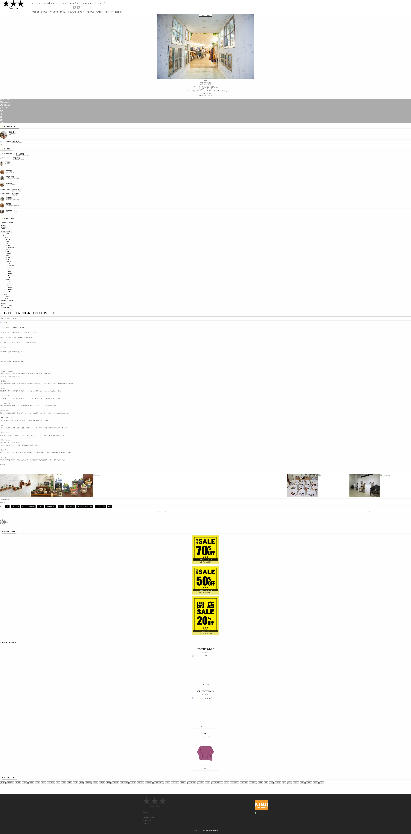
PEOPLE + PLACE (94, 12)
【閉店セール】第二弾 (205, 590)
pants (69, 782)
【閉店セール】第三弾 (205, 560)
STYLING (4, 294)
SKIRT (9, 275)
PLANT (40, 506)
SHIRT (75, 782)
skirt (81, 782)
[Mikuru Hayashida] (2, 201)
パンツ (207, 782)
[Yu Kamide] (3, 138)
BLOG (3, 782)
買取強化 (308, 782)
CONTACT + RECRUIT (113, 12)
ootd (58, 782)
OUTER (9, 269)
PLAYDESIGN (10, 247)
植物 (109, 506)
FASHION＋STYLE (6, 231)
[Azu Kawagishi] (2, 173)
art (7, 506)
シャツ (167, 782)
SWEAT (205, 733)
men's (43, 782)
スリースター (100, 506)
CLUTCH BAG (205, 691)
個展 (266, 782)
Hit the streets (6, 233)
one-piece (51, 782)
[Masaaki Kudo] (6, 158)
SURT (8, 249)
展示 (284, 782)
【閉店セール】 (205, 631)
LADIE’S (8, 262)
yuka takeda (124, 782)
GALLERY (4, 227)
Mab (7, 241)
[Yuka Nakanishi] (2, 213)
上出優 (260, 782)
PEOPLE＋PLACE (6, 305)
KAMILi (8, 239)
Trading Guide (147, 815)
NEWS (3, 229)
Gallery (145, 812)
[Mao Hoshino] (5, 189)
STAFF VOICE (5, 307)
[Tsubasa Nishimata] (2, 207)
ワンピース (253, 782)
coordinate (10, 782)
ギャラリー (70, 506)
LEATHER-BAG (205, 649)
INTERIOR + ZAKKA (58, 12)
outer (63, 782)
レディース (244, 782)
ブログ (226, 782)
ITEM (2, 235)
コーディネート (158, 782)
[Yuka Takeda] (5, 141)
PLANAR (8, 245)
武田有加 (296, 782)
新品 (289, 782)
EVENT (3, 225)
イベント (140, 782)
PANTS (8, 255)
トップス (200, 782)
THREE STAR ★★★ (199, 830)
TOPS (8, 257)
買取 (302, 782)
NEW (6, 237)
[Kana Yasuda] (2, 186)
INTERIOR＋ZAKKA (7, 301)
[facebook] (74, 7)
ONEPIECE (10, 266)
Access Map (147, 820)
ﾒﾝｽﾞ (321, 782)
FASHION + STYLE (39, 12)
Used (108, 782)
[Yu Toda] (1, 165)
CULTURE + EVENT (76, 12)
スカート (183, 782)
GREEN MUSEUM (28, 506)
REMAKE (7, 251)
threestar (50, 506)
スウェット (175, 782)
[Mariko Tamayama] (7, 154)
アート (61, 506)
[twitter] (78, 7)
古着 (271, 782)
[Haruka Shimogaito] (2, 180)
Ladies (37, 782)
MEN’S (8, 279)
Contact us (146, 823)
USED (7, 259)
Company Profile (148, 817)
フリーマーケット (217, 782)
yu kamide (115, 782)
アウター (132, 782)
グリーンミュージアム (84, 506)
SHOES (9, 273)
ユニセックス (234, 782)
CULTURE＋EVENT (7, 223)
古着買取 (277, 782)
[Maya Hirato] (5, 193)
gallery (15, 506)
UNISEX (102, 782)
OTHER (8, 243)
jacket (31, 782)
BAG (8, 264)
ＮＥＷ (316, 782)
